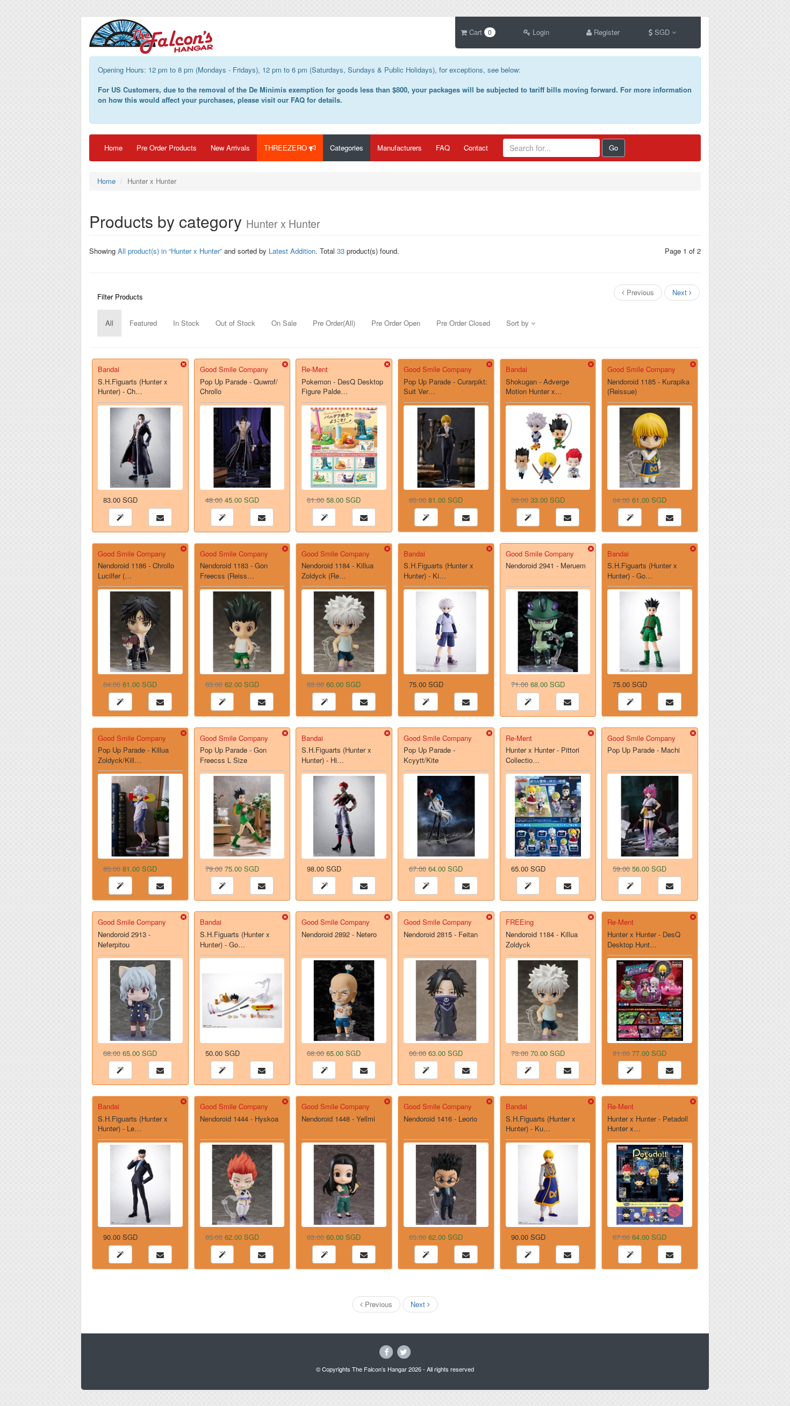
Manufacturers (399, 147)
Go (613, 147)
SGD (662, 32)
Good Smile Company (234, 369)
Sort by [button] (518, 323)
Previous (639, 292)
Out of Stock (235, 323)
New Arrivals (230, 147)
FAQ (443, 147)
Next (680, 292)
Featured (143, 323)
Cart (479, 32)
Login (539, 32)
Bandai (108, 369)
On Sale (284, 323)
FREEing (520, 922)
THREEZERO (286, 147)
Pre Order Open (395, 323)
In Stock (186, 323)
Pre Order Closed (463, 323)
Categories (346, 147)
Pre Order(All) (334, 323)
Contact (476, 147)
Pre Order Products (167, 147)
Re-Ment (314, 369)
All (109, 323)
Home (113, 147)
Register (606, 32)
